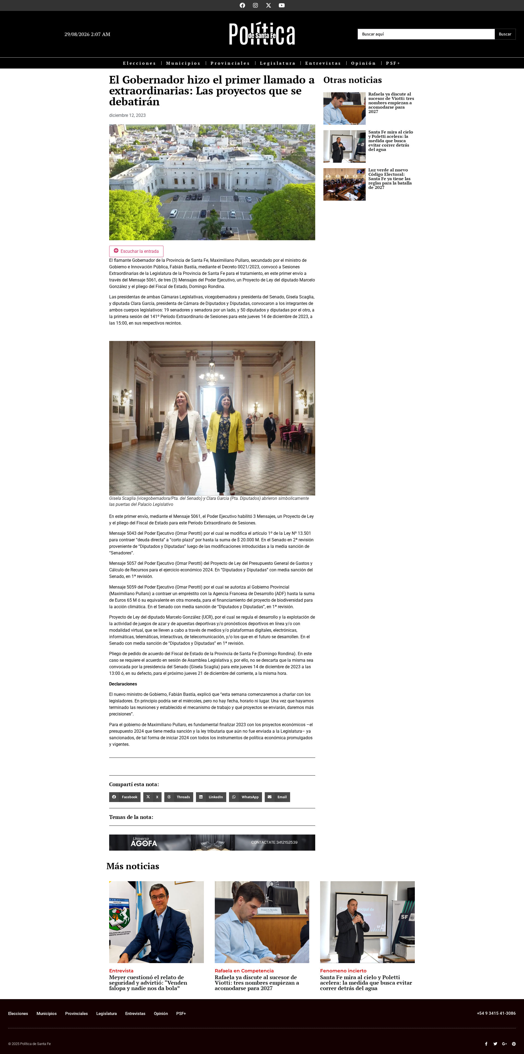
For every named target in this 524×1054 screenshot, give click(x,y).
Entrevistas (323, 63)
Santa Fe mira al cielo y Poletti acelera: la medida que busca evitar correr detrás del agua (390, 140)
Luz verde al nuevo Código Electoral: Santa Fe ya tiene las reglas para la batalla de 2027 (390, 178)
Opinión (364, 63)
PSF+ (393, 63)
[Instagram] (255, 5)
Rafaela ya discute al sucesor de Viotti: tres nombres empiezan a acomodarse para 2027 (391, 102)
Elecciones (140, 63)
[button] (125, 797)
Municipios (183, 63)
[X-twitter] (268, 5)
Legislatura (278, 63)
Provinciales (231, 63)
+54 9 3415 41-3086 (496, 1013)
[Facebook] (242, 5)
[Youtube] (281, 5)
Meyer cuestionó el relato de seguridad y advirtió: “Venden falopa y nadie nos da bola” (148, 982)
